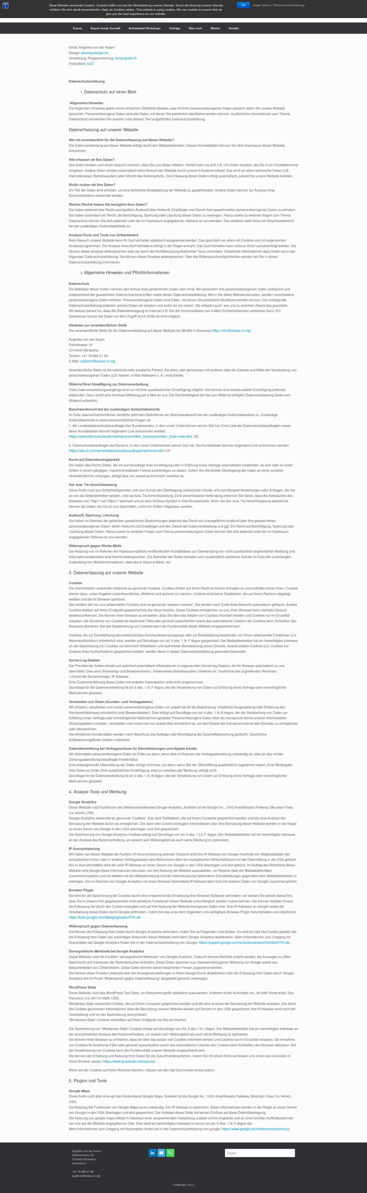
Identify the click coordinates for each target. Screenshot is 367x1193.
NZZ (90, 63)
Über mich (195, 28)
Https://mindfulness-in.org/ (231, 330)
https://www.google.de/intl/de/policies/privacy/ (256, 1128)
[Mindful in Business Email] (161, 1153)
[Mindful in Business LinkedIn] (152, 1153)
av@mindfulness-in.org (97, 361)
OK (243, 5)
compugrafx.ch (126, 58)
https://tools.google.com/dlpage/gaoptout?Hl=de (105, 917)
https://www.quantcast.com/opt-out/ (129, 1061)
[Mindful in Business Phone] (170, 1153)
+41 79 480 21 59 (82, 1171)
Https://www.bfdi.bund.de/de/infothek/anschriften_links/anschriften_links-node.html (130, 436)
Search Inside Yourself (105, 28)
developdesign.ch (94, 52)
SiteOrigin (180, 1184)
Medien (215, 28)
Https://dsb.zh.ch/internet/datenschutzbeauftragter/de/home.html (116, 450)
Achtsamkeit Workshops (145, 28)
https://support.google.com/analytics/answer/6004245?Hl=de (244, 942)
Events (77, 28)
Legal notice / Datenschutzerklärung (279, 5)
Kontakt (234, 28)
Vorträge (174, 28)
